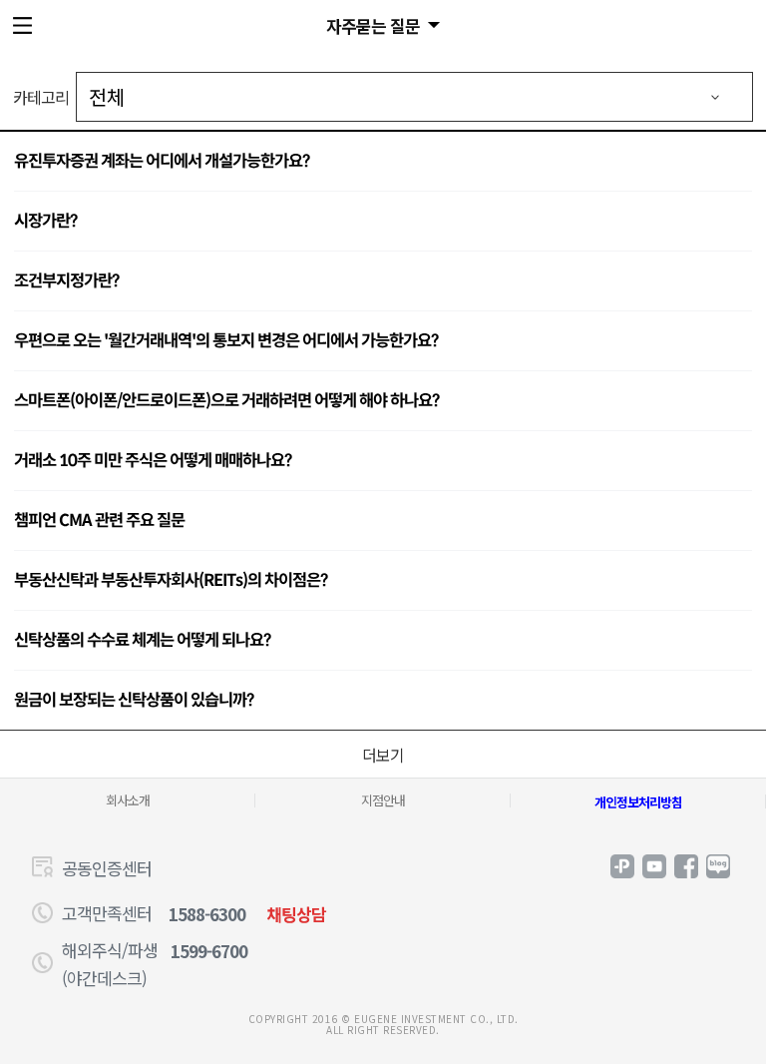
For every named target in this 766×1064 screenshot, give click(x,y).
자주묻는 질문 (373, 25)
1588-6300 (207, 913)
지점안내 (383, 800)
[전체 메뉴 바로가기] (25, 26)
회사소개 (128, 800)
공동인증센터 (107, 867)
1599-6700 (209, 950)
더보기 (383, 755)
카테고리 (41, 97)
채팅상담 (296, 913)
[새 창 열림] (622, 866)
